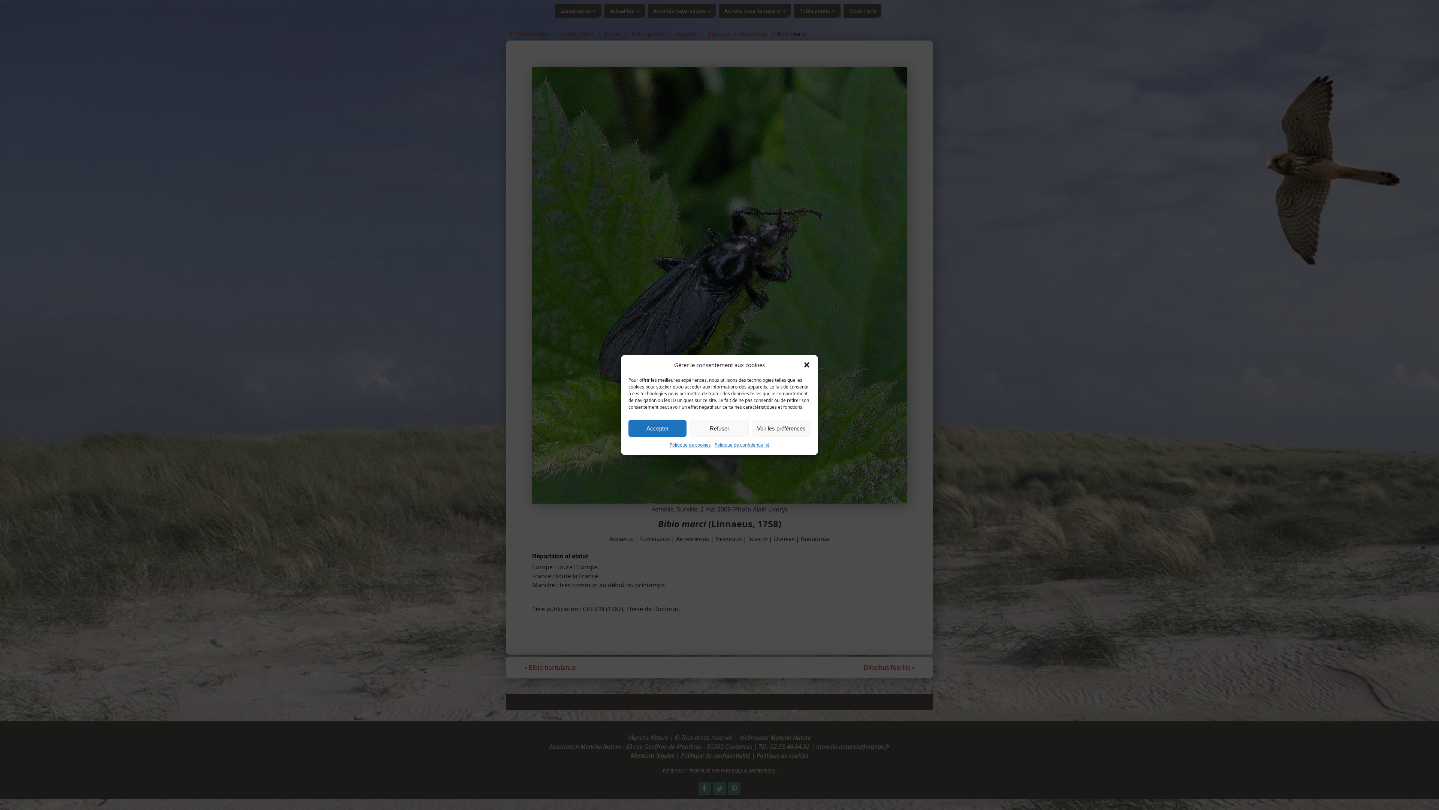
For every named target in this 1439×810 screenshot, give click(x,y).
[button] (807, 365)
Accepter (657, 428)
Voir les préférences (781, 428)
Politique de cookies (690, 445)
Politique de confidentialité (742, 445)
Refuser (719, 428)
